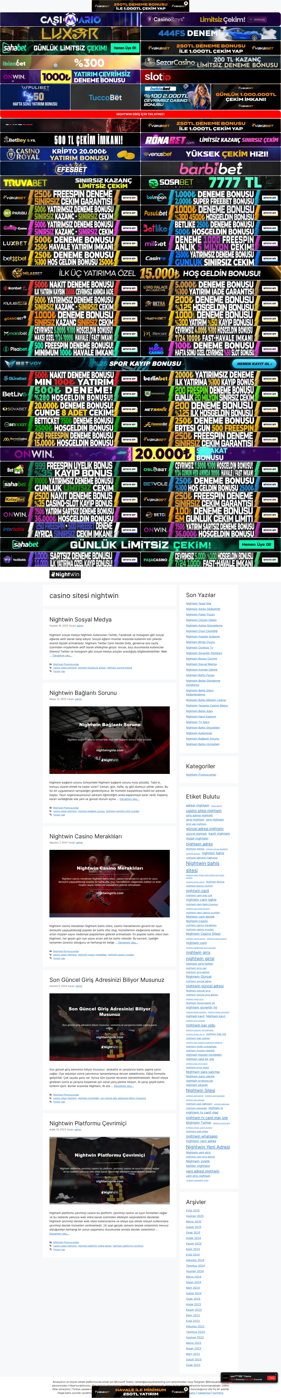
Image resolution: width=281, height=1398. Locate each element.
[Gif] (140, 273)
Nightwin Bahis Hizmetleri (203, 744)
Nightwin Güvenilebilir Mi (200, 1003)
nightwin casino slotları (195, 939)
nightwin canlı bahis (201, 900)
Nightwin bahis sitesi (202, 866)
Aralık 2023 (193, 1304)
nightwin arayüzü (193, 854)
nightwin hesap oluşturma (218, 1012)
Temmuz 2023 (195, 1332)
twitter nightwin (198, 1166)
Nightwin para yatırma (203, 1072)
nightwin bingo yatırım (195, 882)
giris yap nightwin (196, 824)
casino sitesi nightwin (65, 667)
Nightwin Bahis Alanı (199, 711)
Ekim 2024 (193, 1249)
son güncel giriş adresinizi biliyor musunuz (123, 1098)
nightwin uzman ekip (221, 1123)
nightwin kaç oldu (200, 1025)
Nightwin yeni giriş (198, 1152)
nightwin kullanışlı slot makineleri (200, 1030)
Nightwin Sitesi (200, 1090)
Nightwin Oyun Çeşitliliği (202, 631)
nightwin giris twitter (199, 963)
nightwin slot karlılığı (194, 1096)
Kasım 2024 (194, 1243)
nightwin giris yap (196, 968)
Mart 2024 (193, 1287)
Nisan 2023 (193, 1348)
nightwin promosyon (199, 1080)
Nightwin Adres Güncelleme (204, 625)
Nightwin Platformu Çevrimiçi (88, 1123)
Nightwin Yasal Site (198, 603)
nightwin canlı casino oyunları (203, 912)
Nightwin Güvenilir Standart (204, 653)
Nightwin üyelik (198, 1161)
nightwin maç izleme (198, 1038)
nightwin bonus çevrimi (199, 885)
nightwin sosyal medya (119, 667)
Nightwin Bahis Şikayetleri (203, 727)
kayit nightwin (219, 834)
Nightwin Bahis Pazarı (200, 675)
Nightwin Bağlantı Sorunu (83, 692)
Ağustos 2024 (195, 1260)
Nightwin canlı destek (200, 916)
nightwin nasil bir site (200, 1059)
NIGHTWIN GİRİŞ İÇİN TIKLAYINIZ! (140, 114)
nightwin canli (197, 891)
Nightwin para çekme (200, 1076)
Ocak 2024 (193, 1298)
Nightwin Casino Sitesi (203, 934)
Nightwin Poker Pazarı (200, 614)
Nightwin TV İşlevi (197, 722)
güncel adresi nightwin (205, 828)
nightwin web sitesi (197, 1131)
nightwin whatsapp (202, 1136)
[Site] (70, 197)
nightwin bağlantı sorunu (91, 811)
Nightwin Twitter (198, 1123)
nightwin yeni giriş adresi (200, 1156)
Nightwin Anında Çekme (202, 669)
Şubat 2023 (193, 1359)
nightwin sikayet (197, 1085)
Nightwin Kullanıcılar (199, 733)
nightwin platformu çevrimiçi (128, 1245)
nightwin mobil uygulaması (201, 1046)
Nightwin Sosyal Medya (80, 619)
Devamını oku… (62, 655)
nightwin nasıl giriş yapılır (196, 1064)
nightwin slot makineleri (215, 1096)
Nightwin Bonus (215, 881)
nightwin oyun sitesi (197, 1067)
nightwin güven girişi (194, 999)
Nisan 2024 (193, 1282)
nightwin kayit (195, 1016)
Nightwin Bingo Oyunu (200, 642)
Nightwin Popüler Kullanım (203, 636)
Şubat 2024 (193, 1293)
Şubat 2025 (193, 1227)
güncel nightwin (196, 833)
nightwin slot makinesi (195, 1100)
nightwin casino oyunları (121, 954)
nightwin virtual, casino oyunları (199, 1128)
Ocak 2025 (193, 1232)
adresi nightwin (197, 805)
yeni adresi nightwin (202, 1171)
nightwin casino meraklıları (92, 954)
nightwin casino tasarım (217, 939)
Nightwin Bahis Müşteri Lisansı (206, 700)
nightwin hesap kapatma (196, 1012)
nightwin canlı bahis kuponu (202, 904)
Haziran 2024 (195, 1271)
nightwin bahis (213, 853)
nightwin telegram (196, 1108)
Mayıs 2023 (193, 1343)
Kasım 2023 (194, 1309)
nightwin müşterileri (88, 1098)
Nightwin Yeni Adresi (208, 1147)
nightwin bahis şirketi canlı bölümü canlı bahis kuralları (205, 876)
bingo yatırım (216, 806)
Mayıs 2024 (193, 1276)
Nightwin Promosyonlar (66, 664)
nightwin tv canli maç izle (207, 1118)
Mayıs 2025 (193, 1221)
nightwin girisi (200, 958)
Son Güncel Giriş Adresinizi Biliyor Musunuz (106, 979)
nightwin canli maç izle (199, 895)
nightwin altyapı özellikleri (217, 849)
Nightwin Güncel (199, 977)
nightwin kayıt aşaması (195, 1021)
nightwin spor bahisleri (199, 1103)
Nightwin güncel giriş (198, 990)
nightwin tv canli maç (202, 1112)
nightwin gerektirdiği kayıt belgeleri (201, 948)
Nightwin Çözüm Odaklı (201, 620)
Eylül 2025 (193, 1210)
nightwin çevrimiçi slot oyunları (122, 811)
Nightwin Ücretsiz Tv (199, 647)
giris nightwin (215, 819)
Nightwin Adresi (195, 848)
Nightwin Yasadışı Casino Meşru (207, 705)
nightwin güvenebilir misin (197, 1180)
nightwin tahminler (221, 1104)
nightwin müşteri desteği (200, 1050)
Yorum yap (59, 671)
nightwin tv (215, 1108)
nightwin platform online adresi (94, 1245)
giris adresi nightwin (199, 815)
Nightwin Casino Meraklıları (85, 836)
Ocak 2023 (193, 1365)
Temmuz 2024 (195, 1265)
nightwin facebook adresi (92, 667)
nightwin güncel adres (199, 981)
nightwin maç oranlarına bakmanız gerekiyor (204, 1043)
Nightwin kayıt (215, 1016)
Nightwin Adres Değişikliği (203, 609)
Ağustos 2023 (195, 1326)
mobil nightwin (197, 838)
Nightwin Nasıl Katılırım (201, 716)
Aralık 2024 (193, 1238)
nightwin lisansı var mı (195, 1034)
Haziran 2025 (195, 1216)
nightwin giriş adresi (197, 972)
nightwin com (196, 943)
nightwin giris (198, 952)
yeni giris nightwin (198, 1176)
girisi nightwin (195, 819)
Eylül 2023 (193, 1321)
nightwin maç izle (216, 1034)
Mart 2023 (193, 1354)
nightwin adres (199, 844)
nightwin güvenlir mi (201, 1007)
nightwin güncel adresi (205, 986)
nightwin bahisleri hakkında (201, 857)
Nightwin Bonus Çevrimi (201, 658)
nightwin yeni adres (201, 1141)
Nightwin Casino (197, 921)
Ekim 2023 (193, 1315)
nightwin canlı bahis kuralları (198, 909)
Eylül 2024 (193, 1254)
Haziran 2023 (195, 1337)
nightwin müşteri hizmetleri (204, 1054)
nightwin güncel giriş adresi (202, 994)
